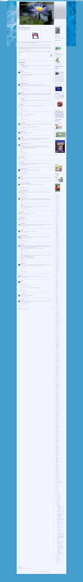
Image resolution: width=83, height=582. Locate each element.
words (57, 478)
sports (57, 430)
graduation (57, 303)
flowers (57, 284)
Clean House (58, 529)
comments (57, 252)
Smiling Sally (28, 4)
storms (57, 435)
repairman (57, 400)
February (58, 559)
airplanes (57, 202)
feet (56, 281)
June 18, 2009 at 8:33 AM (23, 296)
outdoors (57, 364)
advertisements (57, 197)
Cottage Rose (22, 263)
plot (56, 377)
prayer (57, 383)
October (58, 498)
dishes (57, 263)
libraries (57, 334)
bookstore (57, 238)
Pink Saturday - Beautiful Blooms (60, 511)
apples (57, 212)
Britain (57, 240)
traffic (57, 449)
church (57, 247)
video (56, 459)
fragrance (57, 287)
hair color (57, 307)
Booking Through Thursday (57, 235)
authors (57, 218)
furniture (57, 294)
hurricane (57, 318)
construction (57, 255)
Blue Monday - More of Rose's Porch (60, 542)
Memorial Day (57, 346)
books (56, 237)
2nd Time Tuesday (57, 195)
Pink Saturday (57, 374)
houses (57, 317)
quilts (56, 390)
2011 (56, 491)
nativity (57, 360)
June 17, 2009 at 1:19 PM (23, 165)
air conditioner (57, 200)
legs (56, 333)
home (56, 316)
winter (57, 472)
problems (57, 388)
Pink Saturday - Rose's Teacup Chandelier (60, 546)
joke (56, 323)
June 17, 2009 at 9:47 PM (23, 271)
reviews (57, 404)
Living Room (57, 336)
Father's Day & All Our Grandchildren (60, 515)
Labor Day (57, 328)
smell (56, 422)
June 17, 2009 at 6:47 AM (23, 80)
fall (56, 276)
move (21, 60)
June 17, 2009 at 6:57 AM (23, 89)
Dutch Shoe (58, 505)
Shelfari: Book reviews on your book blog (23, 568)
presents (57, 384)
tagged (57, 440)
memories (57, 347)
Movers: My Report (59, 518)
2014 (57, 486)
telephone (57, 441)
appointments (57, 214)
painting (57, 366)
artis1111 (21, 299)
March (58, 558)
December (58, 495)
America (57, 204)
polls (56, 379)
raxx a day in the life (23, 168)
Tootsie (21, 229)
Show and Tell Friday (57, 415)
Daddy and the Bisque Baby (60, 547)
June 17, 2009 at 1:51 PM (23, 179)
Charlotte (21, 244)
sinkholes (57, 419)
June (57, 504)
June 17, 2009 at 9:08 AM (23, 134)
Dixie (21, 274)
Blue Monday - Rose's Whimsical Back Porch (60, 553)
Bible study (57, 227)
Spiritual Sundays (57, 428)
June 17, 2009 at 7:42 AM (23, 110)
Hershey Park (57, 314)
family (57, 278)
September (58, 499)
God (56, 301)
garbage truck (57, 296)
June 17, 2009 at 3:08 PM (23, 202)
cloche (56, 248)
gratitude (57, 305)
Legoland (57, 331)
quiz (56, 392)
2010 (57, 492)
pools (56, 381)
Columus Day (57, 250)
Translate (61, 55)
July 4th (57, 325)
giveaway (57, 299)
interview (57, 320)
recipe (56, 396)
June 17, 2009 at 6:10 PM (23, 220)
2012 (57, 489)
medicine (57, 344)
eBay (56, 270)
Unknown (21, 156)
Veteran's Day (57, 458)
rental (56, 398)
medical (57, 343)
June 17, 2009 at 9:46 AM (23, 153)
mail (56, 338)
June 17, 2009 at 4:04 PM (23, 208)
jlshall (21, 92)
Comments (57, 43)
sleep (56, 421)
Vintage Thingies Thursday (57, 461)
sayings (57, 405)
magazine (57, 337)
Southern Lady (22, 122)
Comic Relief (58, 516)
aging (56, 198)
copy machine (57, 258)
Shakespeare (57, 409)
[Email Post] (29, 59)
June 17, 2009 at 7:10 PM (23, 226)
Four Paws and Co (22, 197)
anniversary (57, 208)
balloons (57, 221)
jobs (56, 322)
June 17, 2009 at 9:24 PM (23, 260)
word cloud (57, 473)
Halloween (57, 310)
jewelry (57, 321)
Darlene (21, 162)
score (56, 408)
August (58, 501)
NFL (56, 363)
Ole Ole (58, 540)
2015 (57, 485)
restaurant (57, 402)
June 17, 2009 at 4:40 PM (23, 214)
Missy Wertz (22, 294)
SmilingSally (62, 72)
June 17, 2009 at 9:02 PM (23, 241)
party (56, 369)
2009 (57, 494)
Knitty (21, 137)
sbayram (43, 571)
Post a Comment (21, 305)
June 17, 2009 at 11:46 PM (23, 277)
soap (56, 423)
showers (57, 417)
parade (57, 367)
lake (56, 330)
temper (57, 444)
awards (57, 219)
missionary (57, 352)
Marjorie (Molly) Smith (23, 83)
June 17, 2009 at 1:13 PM (23, 158)
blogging (57, 229)
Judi (20, 253)
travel (56, 451)
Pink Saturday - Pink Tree (60, 533)
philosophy (57, 371)
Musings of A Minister (23, 190)
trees (56, 452)
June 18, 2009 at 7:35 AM (23, 291)
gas (56, 298)
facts (56, 274)
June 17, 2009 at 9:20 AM (23, 140)
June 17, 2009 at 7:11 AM (23, 101)
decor (56, 262)
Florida (57, 282)
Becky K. (21, 71)
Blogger (49, 571)
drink (56, 265)
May (57, 555)
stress (56, 436)
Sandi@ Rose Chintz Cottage (24, 143)
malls (56, 340)
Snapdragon (58, 550)
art (56, 217)
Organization (58, 551)
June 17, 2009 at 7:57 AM (23, 119)
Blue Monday (57, 232)
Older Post (50, 307)
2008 (57, 563)
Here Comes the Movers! (60, 527)
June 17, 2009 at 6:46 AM (23, 67)
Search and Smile (59, 548)
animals (57, 206)
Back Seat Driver (59, 543)
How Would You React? (60, 534)
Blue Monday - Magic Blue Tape (60, 520)
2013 (57, 488)
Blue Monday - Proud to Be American (60, 507)
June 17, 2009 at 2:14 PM (23, 187)
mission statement (57, 350)
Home (35, 307)
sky (56, 420)
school (57, 406)
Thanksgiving (57, 447)
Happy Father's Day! (60, 521)
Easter (57, 269)
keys (56, 327)
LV (20, 176)
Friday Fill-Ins (57, 289)
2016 (57, 483)
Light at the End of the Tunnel (60, 539)
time (56, 448)
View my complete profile (58, 83)
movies (57, 355)
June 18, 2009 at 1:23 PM (23, 303)
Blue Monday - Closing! (60, 530)
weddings (57, 469)
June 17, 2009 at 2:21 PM (23, 194)
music (56, 356)
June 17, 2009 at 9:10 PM (23, 250)
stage (56, 433)
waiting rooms (57, 465)
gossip (57, 302)
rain (56, 393)
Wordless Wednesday (57, 476)
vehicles (57, 455)
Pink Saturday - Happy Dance (60, 523)
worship (57, 479)
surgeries (57, 438)
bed (56, 226)
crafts (56, 260)
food (56, 286)
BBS (56, 224)
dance (56, 261)
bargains (57, 223)
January (58, 561)
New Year (57, 361)
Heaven (57, 312)
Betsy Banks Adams (23, 235)
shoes (56, 411)
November (58, 496)
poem (56, 378)
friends (57, 291)
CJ (20, 113)
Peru (56, 370)
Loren (21, 280)
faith (56, 275)
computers (57, 253)
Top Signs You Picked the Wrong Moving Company (60, 536)
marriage (57, 341)
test (56, 445)
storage (57, 434)
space (56, 425)
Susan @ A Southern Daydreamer (24, 183)
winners (57, 471)
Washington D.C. (57, 467)
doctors (57, 264)
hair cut (57, 309)
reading (57, 394)
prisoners (57, 387)
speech (57, 426)
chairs (57, 244)
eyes (56, 273)
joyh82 (21, 211)
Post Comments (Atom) (25, 309)
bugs (56, 242)
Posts (57, 41)
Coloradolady (22, 223)
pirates (57, 376)
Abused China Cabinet (60, 513)
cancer (56, 243)
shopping (57, 413)
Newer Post (20, 307)
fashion (57, 280)
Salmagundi (21, 217)
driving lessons (57, 267)
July (57, 502)
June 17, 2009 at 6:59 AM (23, 95)
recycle (57, 397)
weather (57, 468)
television (57, 442)
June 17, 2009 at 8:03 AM (23, 128)
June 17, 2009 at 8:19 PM (23, 232)
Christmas (57, 245)
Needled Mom (22, 131)
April (58, 556)
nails (56, 359)
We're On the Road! (59, 525)
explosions (57, 271)
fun (56, 292)
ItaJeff (21, 104)
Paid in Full (58, 531)
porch (56, 382)
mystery (57, 358)
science (57, 407)
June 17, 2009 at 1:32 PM (23, 173)
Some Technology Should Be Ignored (60, 509)
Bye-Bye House (59, 526)
